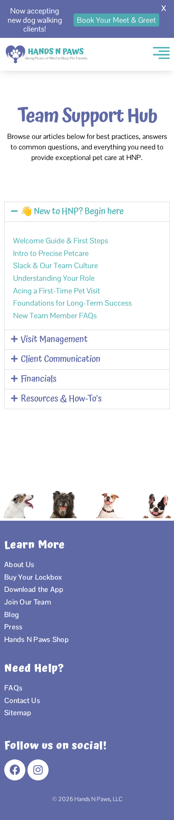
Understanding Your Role (54, 278)
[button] (87, 211)
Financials (39, 379)
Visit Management (54, 339)
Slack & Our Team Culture (55, 265)
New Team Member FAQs (55, 315)
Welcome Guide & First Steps (60, 240)
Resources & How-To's (61, 398)
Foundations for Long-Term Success (72, 303)
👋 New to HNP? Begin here (72, 211)
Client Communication (61, 359)
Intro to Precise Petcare (51, 253)
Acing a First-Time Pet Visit (56, 291)
